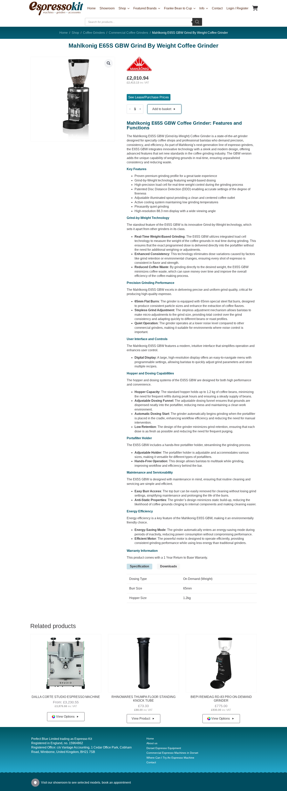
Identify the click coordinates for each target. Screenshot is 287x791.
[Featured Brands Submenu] (158, 8)
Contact (217, 8)
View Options (65, 716)
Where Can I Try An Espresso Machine (170, 757)
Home (91, 8)
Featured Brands (145, 8)
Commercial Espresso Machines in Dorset (172, 752)
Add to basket (161, 109)
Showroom (107, 8)
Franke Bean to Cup (178, 8)
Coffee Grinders (94, 32)
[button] (108, 63)
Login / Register (237, 8)
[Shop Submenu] (127, 8)
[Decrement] (130, 109)
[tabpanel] (192, 588)
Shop (122, 8)
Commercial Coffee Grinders (128, 32)
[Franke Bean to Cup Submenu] (193, 8)
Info (201, 8)
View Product (141, 718)
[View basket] (255, 8)
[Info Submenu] (206, 8)
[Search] (197, 22)
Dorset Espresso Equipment (163, 748)
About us (151, 743)
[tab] (139, 566)
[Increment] (140, 109)
